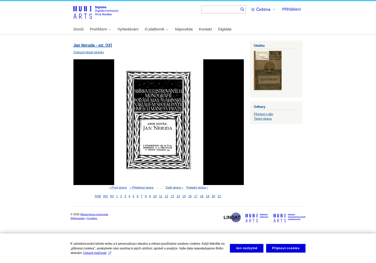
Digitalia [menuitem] (224, 29)
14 (178, 196)
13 (172, 196)
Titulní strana (263, 118)
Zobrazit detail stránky (88, 52)
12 (166, 196)
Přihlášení (291, 9)
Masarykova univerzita (94, 214)
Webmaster (77, 218)
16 (190, 196)
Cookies (92, 218)
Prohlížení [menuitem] (98, 29)
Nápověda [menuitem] (184, 29)
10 (155, 196)
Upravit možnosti (95, 253)
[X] (112, 196)
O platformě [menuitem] (154, 29)
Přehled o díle (263, 114)
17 (196, 196)
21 (219, 196)
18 (201, 196)
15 (184, 196)
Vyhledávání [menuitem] (128, 29)
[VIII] (98, 196)
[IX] (105, 196)
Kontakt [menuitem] (205, 29)
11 (160, 196)
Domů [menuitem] (78, 29)
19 (207, 196)
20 (213, 196)
